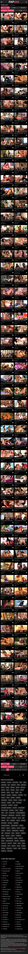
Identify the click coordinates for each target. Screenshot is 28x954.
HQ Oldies (5, 917)
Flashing (3, 817)
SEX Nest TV (19, 882)
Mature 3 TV (19, 889)
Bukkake (9, 795)
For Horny (5, 921)
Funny (19, 817)
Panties (12, 835)
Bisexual (12, 790)
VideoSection (3, 60)
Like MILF (18, 864)
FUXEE (4, 887)
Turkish (15, 848)
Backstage (3, 784)
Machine (8, 830)
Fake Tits (18, 815)
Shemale (16, 840)
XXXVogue (3, 760)
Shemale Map (19, 908)
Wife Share (9, 850)
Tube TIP (5, 864)
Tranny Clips (6, 880)
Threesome (9, 848)
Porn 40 (18, 921)
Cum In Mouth (21, 807)
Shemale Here (19, 873)
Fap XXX (14, 2)
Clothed (9, 802)
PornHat (2, 85)
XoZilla (2, 135)
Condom (10, 805)
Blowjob (3, 792)
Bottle (17, 792)
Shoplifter (22, 840)
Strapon (13, 845)
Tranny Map (5, 912)
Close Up (3, 802)
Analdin (2, 110)
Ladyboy (13, 828)
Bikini (8, 790)
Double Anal (12, 812)
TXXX (15, 60)
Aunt (21, 782)
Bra (20, 792)
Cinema (15, 800)
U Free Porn (5, 905)
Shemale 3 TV (6, 926)
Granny (18, 820)
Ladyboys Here (6, 924)
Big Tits (3, 790)
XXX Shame (5, 891)
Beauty (7, 787)
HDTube (16, 48)
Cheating (18, 797)
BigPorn (18, 871)
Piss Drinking (10, 838)
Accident (3, 782)
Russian (20, 838)
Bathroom (13, 784)
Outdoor (7, 835)
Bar (8, 784)
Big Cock (23, 787)
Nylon (2, 835)
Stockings (3, 845)
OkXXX (15, 198)
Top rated (23, 7)
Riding (15, 838)
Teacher (3, 848)
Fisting (23, 815)
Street (18, 845)
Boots (8, 792)
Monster (17, 833)
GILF (8, 820)
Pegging (3, 838)
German (3, 820)
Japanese (16, 823)
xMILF (2, 385)
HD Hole (4, 873)
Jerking (21, 825)
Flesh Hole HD (19, 868)
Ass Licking (15, 782)
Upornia (16, 73)
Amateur (9, 782)
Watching (3, 850)
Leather (23, 828)
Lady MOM (18, 905)
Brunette (3, 795)
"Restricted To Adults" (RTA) (16, 948)
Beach (2, 787)
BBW (18, 784)
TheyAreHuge (3, 73)
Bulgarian (15, 795)
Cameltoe (20, 795)
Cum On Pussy (4, 810)
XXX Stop (18, 924)
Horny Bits (18, 878)
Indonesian (3, 823)
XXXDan (16, 285)
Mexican (22, 830)
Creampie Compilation (6, 807)
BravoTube (3, 160)
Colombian (18, 802)
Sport (19, 843)
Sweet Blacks (19, 894)
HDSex (15, 23)
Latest (13, 7)
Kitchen (3, 828)
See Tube (18, 917)
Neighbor (23, 833)
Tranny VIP (5, 915)
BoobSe (16, 360)
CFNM (7, 797)
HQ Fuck (18, 891)
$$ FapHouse (3, 223)
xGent (17, 896)
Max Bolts (18, 915)
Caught (3, 797)
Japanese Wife (14, 825)
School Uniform (9, 840)
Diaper (21, 810)
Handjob (23, 820)
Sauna (2, 840)
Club (13, 802)
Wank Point (19, 887)
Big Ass (12, 787)
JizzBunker (16, 298)
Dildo (2, 812)
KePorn (15, 748)
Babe (25, 782)
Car (25, 795)
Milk (2, 833)
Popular (5, 7)
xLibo (4, 866)
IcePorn (2, 585)
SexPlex (2, 723)
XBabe (2, 298)
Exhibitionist (11, 815)
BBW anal (23, 784)
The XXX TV (5, 919)
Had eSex (18, 926)
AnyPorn (16, 323)
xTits (2, 23)
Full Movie (14, 817)
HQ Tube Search (20, 866)
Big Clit (17, 787)
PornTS (18, 875)
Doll (6, 812)
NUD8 (17, 861)
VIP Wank (5, 928)
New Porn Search (7, 868)
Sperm (14, 843)
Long (20, 10)
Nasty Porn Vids (6, 896)
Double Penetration (20, 812)
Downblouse (4, 815)
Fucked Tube (19, 928)
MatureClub (16, 85)
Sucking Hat (5, 894)
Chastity (12, 797)
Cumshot (11, 810)
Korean (8, 828)
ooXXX (2, 685)
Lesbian (3, 830)
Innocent (10, 823)
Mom (13, 833)
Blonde (22, 790)
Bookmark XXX (6, 871)
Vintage (23, 848)
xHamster (16, 35)
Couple (15, 805)
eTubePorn (5, 882)
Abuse (23, 951)
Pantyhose (18, 835)
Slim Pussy (19, 901)
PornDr (2, 310)
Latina (18, 828)
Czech (16, 810)
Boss (12, 792)
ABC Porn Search (7, 889)
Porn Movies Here (20, 919)
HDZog (15, 135)
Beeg (15, 110)
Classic (20, 800)
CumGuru (5, 861)
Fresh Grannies (6, 903)
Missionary (7, 833)
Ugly (19, 848)
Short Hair (3, 843)
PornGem (3, 373)
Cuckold (15, 807)
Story (9, 845)
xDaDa (4, 901)
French (8, 817)
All (7, 10)
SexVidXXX (3, 660)
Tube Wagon (19, 912)
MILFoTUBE (19, 898)
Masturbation (15, 830)
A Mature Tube (6, 898)
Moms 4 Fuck (19, 880)
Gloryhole (13, 820)
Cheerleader (4, 800)
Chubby (10, 800)
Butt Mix (18, 884)
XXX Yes (5, 884)
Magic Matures (19, 903)
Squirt (23, 843)
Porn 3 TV (5, 910)
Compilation (4, 805)
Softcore (9, 843)
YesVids (16, 685)
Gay (23, 817)
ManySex (16, 535)
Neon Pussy (5, 875)
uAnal (15, 410)
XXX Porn (18, 910)
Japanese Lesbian (5, 825)
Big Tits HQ (5, 908)
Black (17, 790)
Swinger (23, 845)
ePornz (4, 878)
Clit (24, 800)
